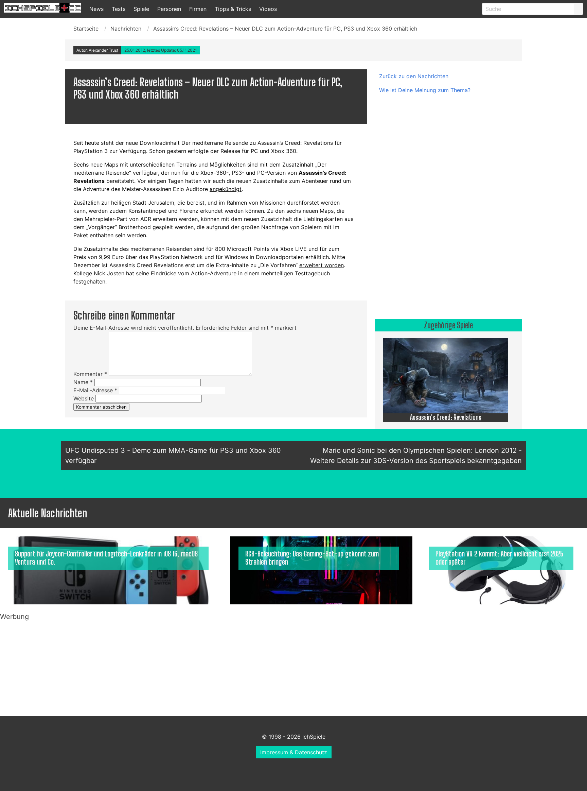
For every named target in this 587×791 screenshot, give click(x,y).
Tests (118, 8)
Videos (268, 8)
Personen (169, 8)
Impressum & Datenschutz (293, 752)
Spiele (141, 8)
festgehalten (89, 281)
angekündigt (226, 189)
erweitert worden (321, 265)
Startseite (86, 28)
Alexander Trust (103, 50)
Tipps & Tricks (233, 8)
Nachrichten (125, 28)
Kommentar (90, 374)
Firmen (198, 8)
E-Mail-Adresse (95, 390)
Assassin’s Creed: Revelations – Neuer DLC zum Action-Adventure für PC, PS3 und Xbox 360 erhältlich (285, 28)
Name (83, 382)
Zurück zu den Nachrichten (413, 76)
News (96, 8)
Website (83, 398)
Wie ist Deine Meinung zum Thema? (424, 90)
